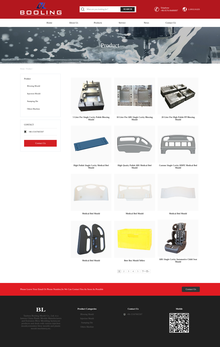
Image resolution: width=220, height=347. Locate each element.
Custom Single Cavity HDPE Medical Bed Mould (178, 166)
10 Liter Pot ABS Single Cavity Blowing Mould (135, 118)
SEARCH (127, 9)
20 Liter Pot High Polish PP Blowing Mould (178, 118)
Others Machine (33, 109)
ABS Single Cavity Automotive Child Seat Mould (178, 260)
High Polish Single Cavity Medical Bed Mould (91, 166)
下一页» (145, 271)
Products (98, 23)
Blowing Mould (33, 86)
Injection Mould (33, 93)
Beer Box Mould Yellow (134, 260)
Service (122, 23)
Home (49, 23)
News (146, 23)
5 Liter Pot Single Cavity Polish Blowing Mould (91, 118)
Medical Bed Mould (91, 213)
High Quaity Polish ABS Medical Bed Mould (134, 166)
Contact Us (171, 23)
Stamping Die (32, 101)
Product (29, 69)
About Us (73, 23)
